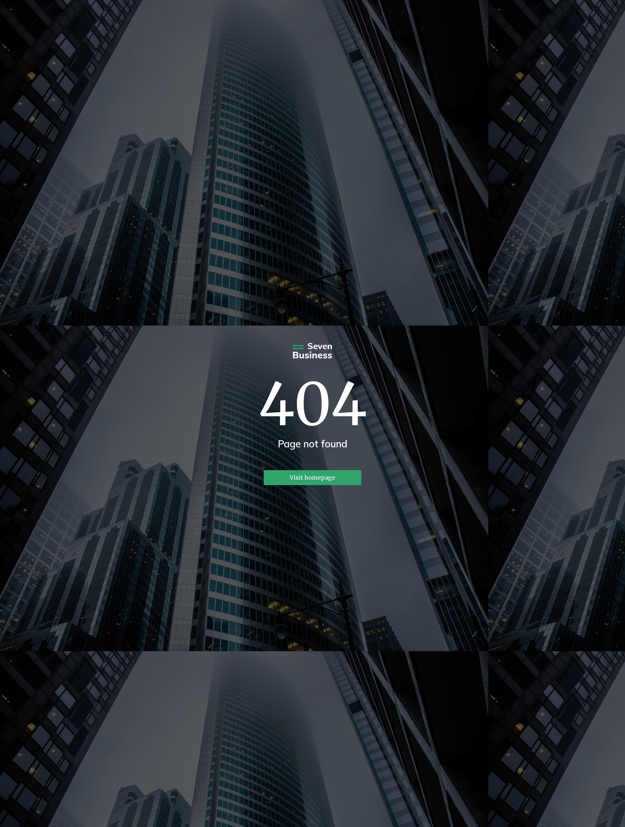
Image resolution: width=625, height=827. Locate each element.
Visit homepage (312, 477)
